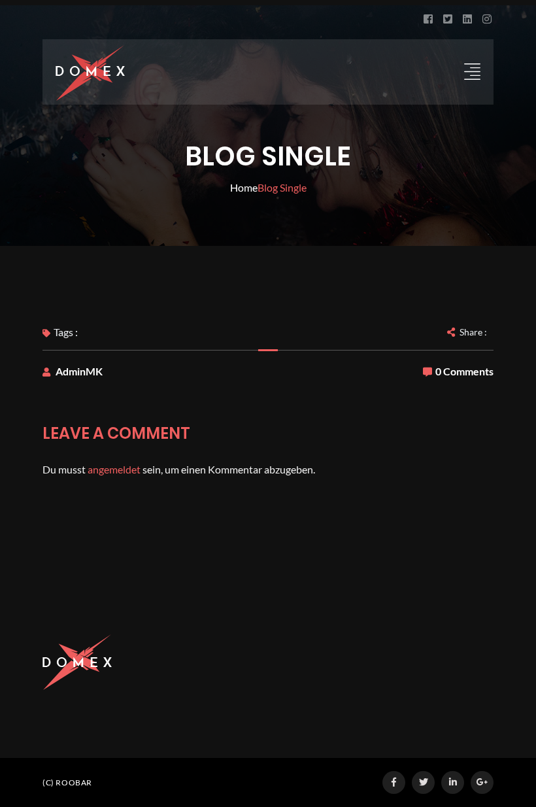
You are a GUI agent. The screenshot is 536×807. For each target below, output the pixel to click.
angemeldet (114, 469)
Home (244, 187)
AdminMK (79, 371)
